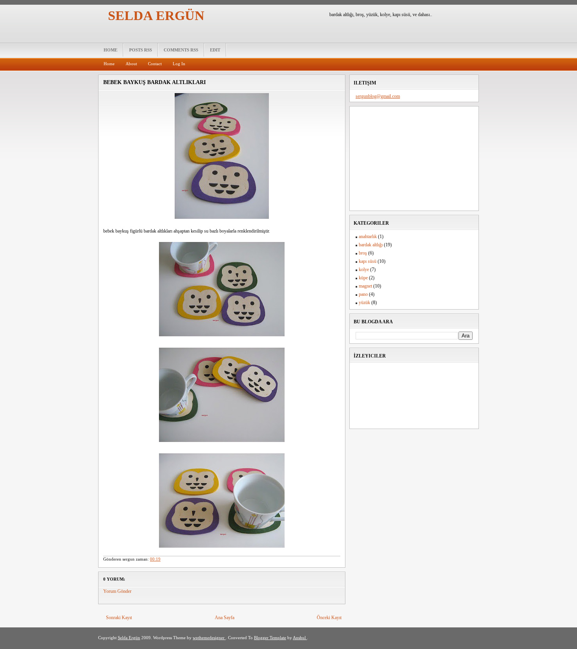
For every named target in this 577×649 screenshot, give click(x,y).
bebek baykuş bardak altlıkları (154, 82)
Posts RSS (140, 50)
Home (110, 50)
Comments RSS (181, 50)
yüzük (364, 302)
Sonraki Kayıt (119, 617)
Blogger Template (270, 637)
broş (363, 253)
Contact (155, 63)
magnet (365, 286)
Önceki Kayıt (329, 617)
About (131, 63)
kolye (364, 269)
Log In (179, 63)
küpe (363, 277)
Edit (215, 50)
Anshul (300, 637)
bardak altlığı (371, 245)
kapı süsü (367, 261)
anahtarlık (368, 236)
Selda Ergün (156, 15)
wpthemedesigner (209, 637)
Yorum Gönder (117, 591)
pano (363, 294)
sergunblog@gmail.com (378, 96)
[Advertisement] (414, 157)
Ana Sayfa (224, 617)
